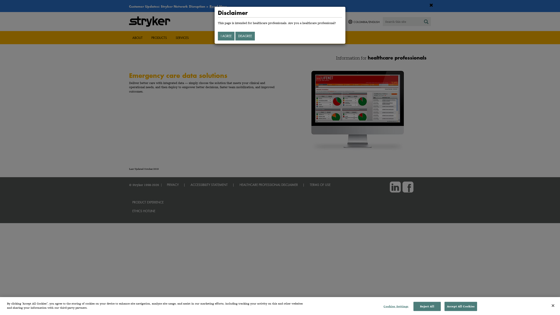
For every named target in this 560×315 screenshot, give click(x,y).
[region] (280, 306)
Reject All (427, 306)
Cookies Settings (395, 306)
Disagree (245, 36)
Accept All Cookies (461, 306)
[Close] (553, 305)
